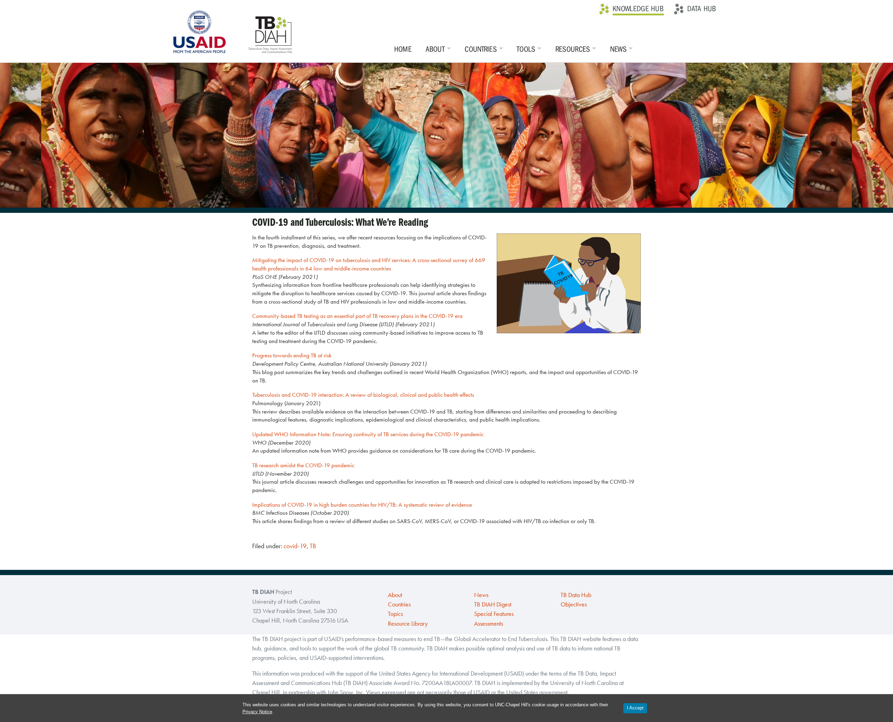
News (618, 49)
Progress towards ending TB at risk (291, 355)
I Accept (635, 707)
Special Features (493, 614)
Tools (526, 49)
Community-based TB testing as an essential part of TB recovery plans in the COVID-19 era (357, 316)
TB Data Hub (576, 595)
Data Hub (701, 8)
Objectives (574, 604)
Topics (395, 614)
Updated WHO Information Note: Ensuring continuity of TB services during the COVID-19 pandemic (367, 434)
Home (403, 49)
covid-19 (295, 546)
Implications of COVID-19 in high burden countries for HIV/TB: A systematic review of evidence (362, 504)
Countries (481, 49)
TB (313, 546)
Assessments (488, 623)
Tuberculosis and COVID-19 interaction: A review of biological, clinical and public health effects (363, 395)
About (435, 49)
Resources (572, 49)
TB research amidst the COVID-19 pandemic (303, 465)
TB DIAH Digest (492, 604)
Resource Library (408, 623)
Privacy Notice (257, 711)
